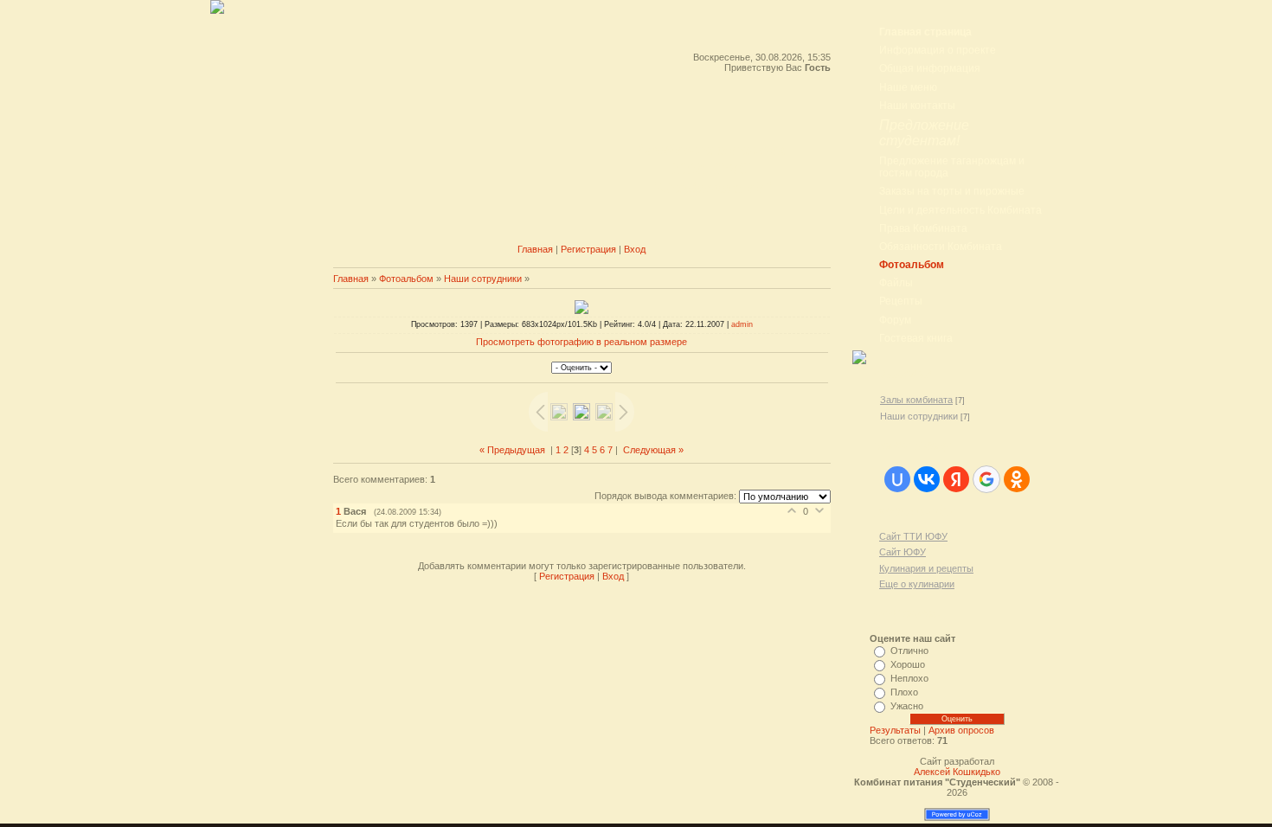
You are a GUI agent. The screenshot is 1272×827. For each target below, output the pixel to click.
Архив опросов (961, 730)
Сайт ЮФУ (902, 552)
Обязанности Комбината (940, 246)
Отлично (909, 650)
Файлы (896, 283)
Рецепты (900, 301)
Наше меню (908, 87)
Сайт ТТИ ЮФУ (913, 536)
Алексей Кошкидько (957, 771)
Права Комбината (923, 228)
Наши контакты (917, 105)
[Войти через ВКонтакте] (927, 479)
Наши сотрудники (483, 278)
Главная (535, 249)
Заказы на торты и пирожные (952, 191)
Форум (895, 320)
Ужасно (906, 706)
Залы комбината (916, 399)
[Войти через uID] (897, 479)
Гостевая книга (916, 338)
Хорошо (907, 664)
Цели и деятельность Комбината (960, 210)
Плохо (904, 692)
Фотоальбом (406, 278)
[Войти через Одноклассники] (1017, 479)
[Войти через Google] (986, 479)
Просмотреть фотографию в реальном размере (581, 342)
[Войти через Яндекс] (956, 479)
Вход (635, 249)
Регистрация (588, 249)
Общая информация (929, 68)
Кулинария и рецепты (926, 568)
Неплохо (909, 678)
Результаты (895, 730)
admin (742, 324)
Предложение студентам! (924, 133)
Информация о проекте (937, 50)
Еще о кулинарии (916, 584)
